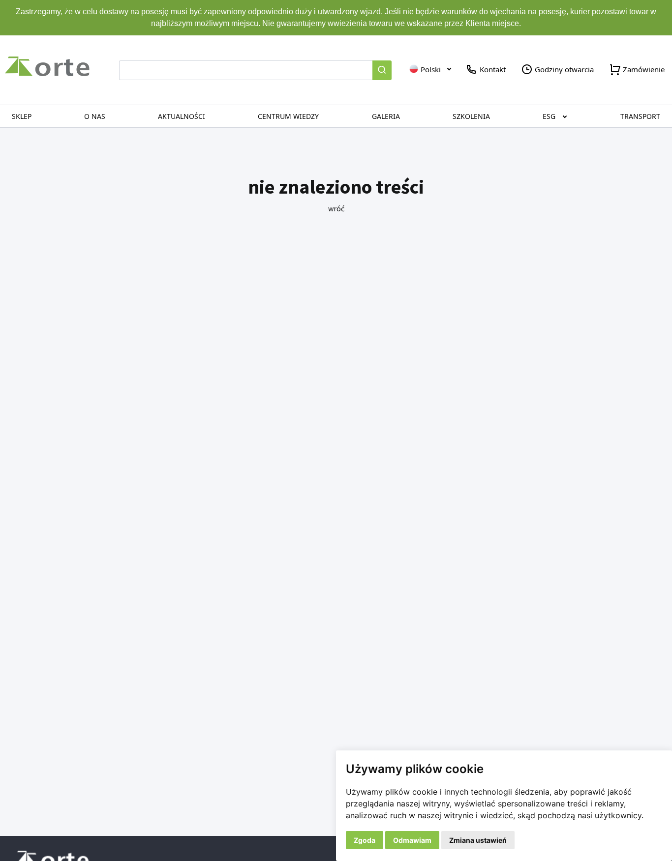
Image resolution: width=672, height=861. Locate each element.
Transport (640, 116)
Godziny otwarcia (563, 69)
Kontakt (492, 69)
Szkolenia (471, 116)
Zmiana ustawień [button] (478, 840)
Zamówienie (643, 69)
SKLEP (21, 116)
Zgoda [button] (364, 840)
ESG (549, 116)
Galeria (386, 116)
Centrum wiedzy (288, 116)
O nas (94, 116)
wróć (336, 208)
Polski (430, 69)
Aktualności (181, 116)
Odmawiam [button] (412, 840)
